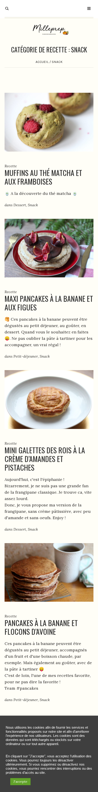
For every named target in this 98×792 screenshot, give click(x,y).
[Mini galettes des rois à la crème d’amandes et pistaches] (49, 399)
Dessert (19, 205)
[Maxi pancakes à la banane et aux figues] (49, 247)
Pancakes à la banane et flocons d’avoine (41, 627)
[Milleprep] (49, 29)
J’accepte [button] (20, 781)
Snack (33, 205)
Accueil (42, 62)
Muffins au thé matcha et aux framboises (43, 177)
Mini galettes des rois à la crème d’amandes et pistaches (45, 459)
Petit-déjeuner (25, 356)
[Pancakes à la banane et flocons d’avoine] (49, 572)
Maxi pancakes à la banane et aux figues (49, 302)
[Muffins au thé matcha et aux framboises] (49, 121)
